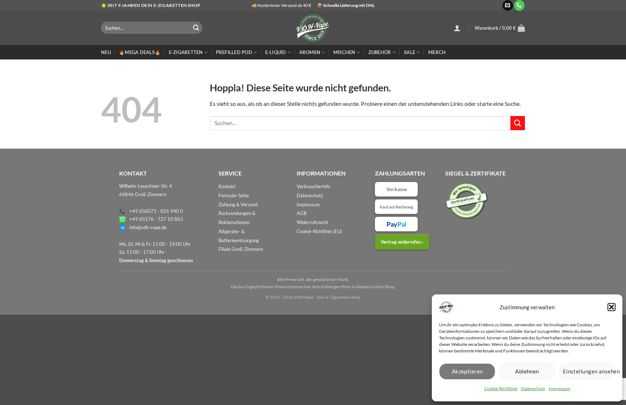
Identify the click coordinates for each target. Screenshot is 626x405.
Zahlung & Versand (238, 204)
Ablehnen (527, 371)
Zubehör (379, 52)
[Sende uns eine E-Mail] (507, 5)
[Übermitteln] (196, 28)
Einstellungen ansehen (589, 371)
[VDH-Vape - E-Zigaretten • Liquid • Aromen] (313, 28)
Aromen (310, 52)
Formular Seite (233, 195)
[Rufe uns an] (519, 5)
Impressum (559, 388)
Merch (437, 52)
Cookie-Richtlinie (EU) (319, 231)
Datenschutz (533, 388)
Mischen (344, 52)
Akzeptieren (467, 371)
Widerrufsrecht (312, 222)
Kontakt (226, 186)
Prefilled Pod (234, 52)
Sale (409, 52)
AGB (301, 213)
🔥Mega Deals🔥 (139, 52)
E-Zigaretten (186, 52)
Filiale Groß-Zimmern (240, 249)
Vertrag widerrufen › (402, 242)
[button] (611, 307)
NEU (106, 52)
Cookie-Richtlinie (500, 388)
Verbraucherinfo (313, 186)
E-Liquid (275, 52)
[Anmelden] (457, 28)
